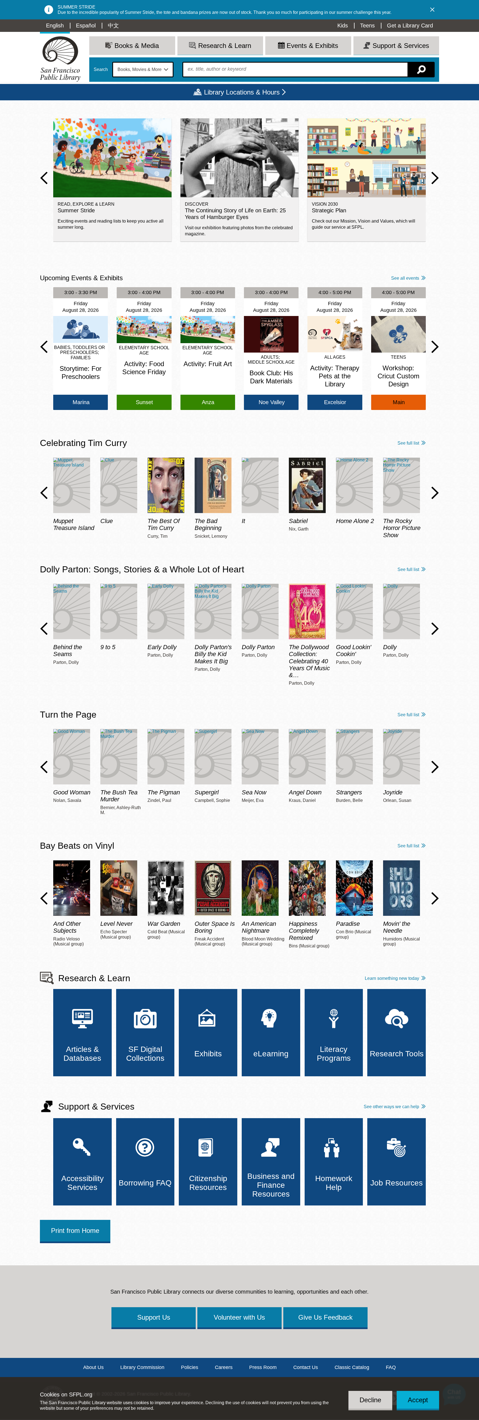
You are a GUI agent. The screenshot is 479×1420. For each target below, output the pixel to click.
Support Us (153, 1317)
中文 (113, 25)
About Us (93, 1367)
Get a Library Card (410, 25)
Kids (342, 25)
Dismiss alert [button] (432, 9)
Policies (189, 1367)
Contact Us (305, 1367)
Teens (367, 25)
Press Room (263, 1367)
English (55, 25)
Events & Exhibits (312, 45)
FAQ (391, 1367)
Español (86, 25)
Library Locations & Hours (242, 92)
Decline (370, 1399)
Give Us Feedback (325, 1317)
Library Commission (142, 1367)
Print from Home (75, 1230)
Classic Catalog (352, 1367)
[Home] (60, 58)
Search (101, 69)
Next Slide (435, 178)
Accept (418, 1399)
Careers (224, 1367)
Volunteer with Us (239, 1317)
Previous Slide (44, 178)
